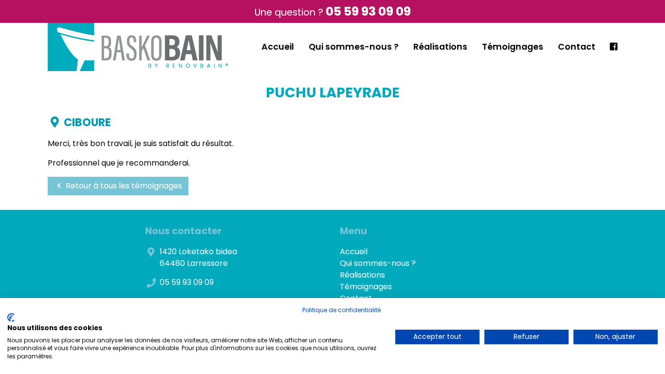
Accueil (277, 47)
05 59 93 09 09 (368, 11)
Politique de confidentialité (341, 310)
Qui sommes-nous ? (354, 47)
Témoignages (512, 47)
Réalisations (440, 47)
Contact (576, 47)
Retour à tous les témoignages (123, 185)
